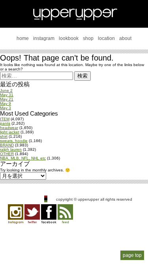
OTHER (7, 154)
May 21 (6, 99)
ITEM (4, 119)
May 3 (5, 108)
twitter (32, 214)
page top (132, 255)
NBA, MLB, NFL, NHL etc (23, 158)
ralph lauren (11, 149)
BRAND (7, 145)
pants (5, 123)
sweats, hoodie (14, 141)
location (106, 38)
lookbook (69, 38)
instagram (43, 38)
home (23, 38)
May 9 (5, 103)
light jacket (9, 132)
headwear (9, 127)
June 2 (6, 90)
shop (88, 38)
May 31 (6, 95)
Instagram (15, 214)
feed (65, 214)
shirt (3, 136)
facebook (48, 214)
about (125, 38)
